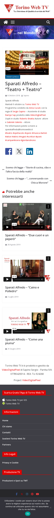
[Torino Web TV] (5, 22)
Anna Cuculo (35, 107)
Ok (27, 514)
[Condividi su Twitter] (19, 151)
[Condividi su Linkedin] (29, 151)
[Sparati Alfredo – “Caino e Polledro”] (27, 269)
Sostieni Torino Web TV (13, 438)
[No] (50, 507)
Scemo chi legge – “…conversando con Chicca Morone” (27, 180)
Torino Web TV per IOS (16, 400)
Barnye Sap (10, 115)
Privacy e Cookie (10, 462)
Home (5, 420)
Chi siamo (7, 426)
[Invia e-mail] (40, 151)
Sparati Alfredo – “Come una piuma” (24, 341)
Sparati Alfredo (12, 77)
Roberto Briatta (27, 118)
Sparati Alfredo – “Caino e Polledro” (22, 289)
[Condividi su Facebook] (8, 151)
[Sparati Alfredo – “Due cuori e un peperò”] (27, 217)
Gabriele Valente (14, 122)
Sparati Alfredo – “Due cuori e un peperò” (27, 237)
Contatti (6, 432)
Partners (6, 444)
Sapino (26, 95)
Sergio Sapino (19, 111)
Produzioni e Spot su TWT (15, 480)
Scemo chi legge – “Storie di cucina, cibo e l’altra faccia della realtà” (28, 169)
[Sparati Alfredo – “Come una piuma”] (27, 321)
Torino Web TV (32, 104)
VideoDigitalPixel (38, 115)
